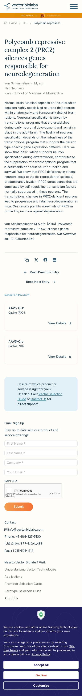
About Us (11, 598)
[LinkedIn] (54, 260)
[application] (41, 651)
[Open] (74, 6)
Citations (25, 23)
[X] (36, 260)
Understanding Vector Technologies (30, 569)
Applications (13, 577)
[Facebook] (45, 260)
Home (13, 23)
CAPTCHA (10, 480)
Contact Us (38, 399)
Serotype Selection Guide (22, 591)
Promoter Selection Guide (23, 584)
